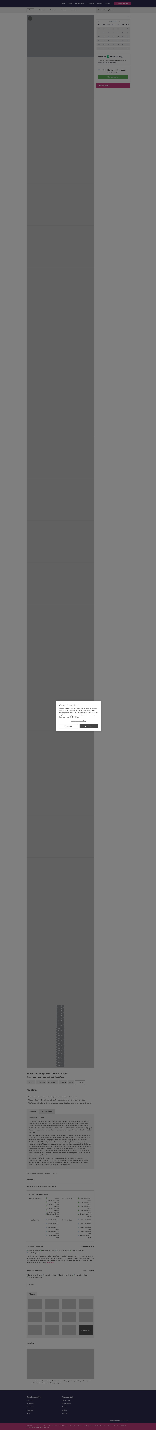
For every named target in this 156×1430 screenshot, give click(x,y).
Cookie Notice (74, 717)
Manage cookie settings (78, 721)
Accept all (89, 726)
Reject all (68, 726)
